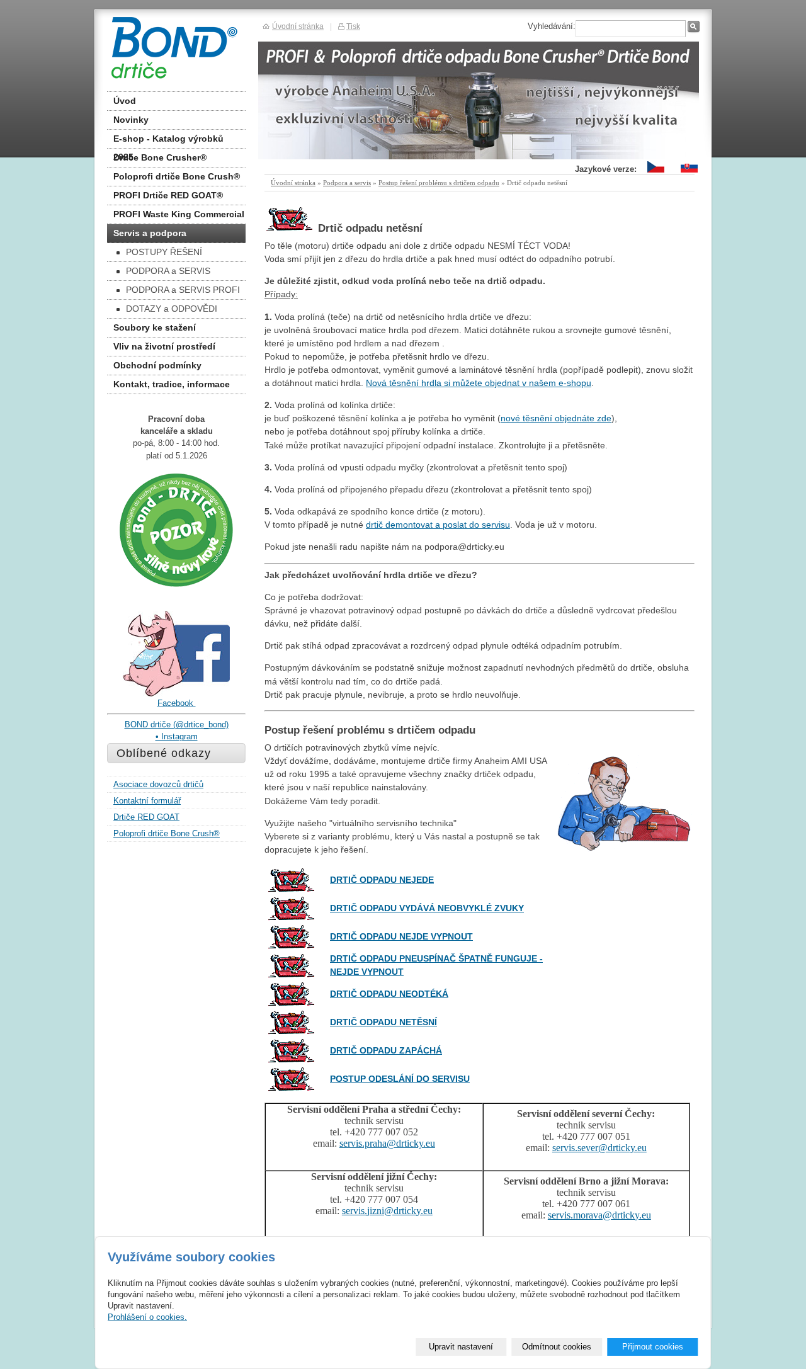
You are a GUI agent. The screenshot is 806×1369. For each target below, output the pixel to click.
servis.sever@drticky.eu (599, 1147)
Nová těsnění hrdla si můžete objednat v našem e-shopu (478, 383)
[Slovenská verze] (689, 173)
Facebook (176, 703)
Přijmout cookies (652, 1346)
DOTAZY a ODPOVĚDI (171, 309)
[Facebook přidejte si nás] (176, 694)
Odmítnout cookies (556, 1346)
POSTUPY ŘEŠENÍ (164, 252)
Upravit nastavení (461, 1346)
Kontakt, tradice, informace (171, 384)
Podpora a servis (347, 182)
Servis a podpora (149, 233)
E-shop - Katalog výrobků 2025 (168, 141)
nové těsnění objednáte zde (556, 418)
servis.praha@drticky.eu (387, 1143)
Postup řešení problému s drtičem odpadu (438, 182)
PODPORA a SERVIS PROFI (183, 290)
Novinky (131, 120)
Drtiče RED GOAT (146, 817)
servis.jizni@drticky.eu (387, 1210)
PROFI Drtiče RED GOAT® (168, 195)
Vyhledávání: (552, 26)
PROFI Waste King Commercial (178, 214)
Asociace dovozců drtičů (158, 784)
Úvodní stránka (293, 182)
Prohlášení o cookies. (147, 1317)
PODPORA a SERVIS (168, 271)
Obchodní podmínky (157, 365)
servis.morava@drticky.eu (599, 1215)
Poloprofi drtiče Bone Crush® (176, 176)
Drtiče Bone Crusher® (160, 157)
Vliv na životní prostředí (164, 346)
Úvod (124, 101)
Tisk (353, 26)
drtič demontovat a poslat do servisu (438, 525)
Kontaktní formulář (147, 800)
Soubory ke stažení (154, 327)
